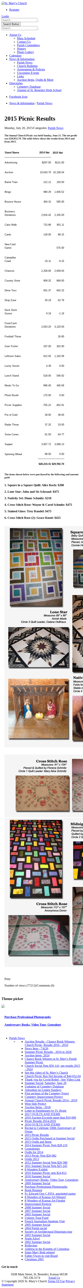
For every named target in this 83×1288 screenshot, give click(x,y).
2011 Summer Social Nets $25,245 (46, 1166)
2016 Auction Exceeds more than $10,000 (50, 1117)
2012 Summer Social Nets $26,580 (46, 1162)
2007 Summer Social (37, 1211)
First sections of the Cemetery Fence (47, 1093)
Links (20, 76)
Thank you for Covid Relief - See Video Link (52, 1079)
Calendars (15, 55)
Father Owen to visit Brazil (41, 1255)
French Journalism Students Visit (45, 1221)
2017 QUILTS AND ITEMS (42, 1114)
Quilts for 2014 (34, 1152)
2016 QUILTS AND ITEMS (42, 1124)
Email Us (54, 1277)
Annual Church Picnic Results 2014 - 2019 (51, 1100)
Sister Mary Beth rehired (40, 1252)
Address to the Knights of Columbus (47, 1249)
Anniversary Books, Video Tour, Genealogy (32, 1024)
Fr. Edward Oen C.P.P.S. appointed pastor (50, 1193)
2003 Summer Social (37, 1214)
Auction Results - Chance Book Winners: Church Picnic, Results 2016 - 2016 (50, 1043)
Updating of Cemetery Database (44, 1086)
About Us (15, 34)
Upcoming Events (28, 72)
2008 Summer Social (37, 1207)
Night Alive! (32, 1238)
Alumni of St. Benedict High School (39, 90)
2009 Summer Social (37, 1183)
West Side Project (35, 1103)
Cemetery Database (29, 86)
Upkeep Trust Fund (36, 1217)
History (21, 48)
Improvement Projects (38, 1204)
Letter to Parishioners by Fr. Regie (45, 1110)
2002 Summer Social (37, 1242)
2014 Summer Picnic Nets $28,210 (46, 1145)
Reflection (31, 1245)
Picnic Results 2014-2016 (40, 1121)
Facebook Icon (18, 96)
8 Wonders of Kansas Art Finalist (45, 1200)
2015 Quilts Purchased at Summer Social (50, 1138)
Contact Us (24, 41)
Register (14, 9)
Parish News (24, 62)
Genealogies (32, 1148)
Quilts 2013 (32, 1159)
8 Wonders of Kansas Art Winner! (45, 1197)
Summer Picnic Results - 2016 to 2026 (48, 1052)
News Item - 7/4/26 (36, 1048)
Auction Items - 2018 (38, 1107)
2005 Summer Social (37, 1224)
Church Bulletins (27, 66)
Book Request (33, 1190)
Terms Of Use (56, 1281)
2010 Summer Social (37, 1176)
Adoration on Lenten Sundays (43, 1090)
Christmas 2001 (34, 1259)
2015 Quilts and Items (38, 1141)
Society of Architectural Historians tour (48, 1231)
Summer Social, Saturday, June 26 (45, 1083)
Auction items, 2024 (37, 1055)
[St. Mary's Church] (14, 3)
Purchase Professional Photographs (27, 1017)
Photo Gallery (25, 52)
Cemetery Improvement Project (44, 1096)
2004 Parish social (36, 1228)
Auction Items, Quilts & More (35, 79)
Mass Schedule (26, 38)
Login (5, 16)
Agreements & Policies (31, 69)
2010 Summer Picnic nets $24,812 (46, 1173)
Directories (16, 83)
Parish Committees (28, 45)
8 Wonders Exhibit (36, 1169)
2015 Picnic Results (37, 1135)
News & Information (22, 59)
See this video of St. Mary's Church (46, 1072)
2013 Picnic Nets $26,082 (40, 1155)
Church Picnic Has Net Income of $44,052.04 (53, 1076)
